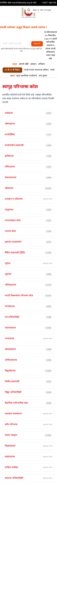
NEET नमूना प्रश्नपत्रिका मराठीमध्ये (23, 75)
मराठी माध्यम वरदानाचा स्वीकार (36, 70)
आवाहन (33, 64)
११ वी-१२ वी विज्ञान (12, 70)
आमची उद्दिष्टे (23, 64)
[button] (40, 10)
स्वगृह (14, 64)
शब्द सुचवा (43, 75)
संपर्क (52, 70)
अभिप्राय (41, 64)
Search (37, 43)
